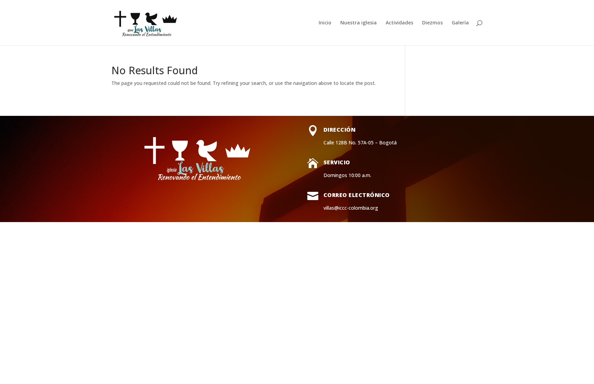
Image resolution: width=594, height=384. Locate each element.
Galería (460, 23)
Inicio (325, 23)
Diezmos (432, 23)
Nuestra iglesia (358, 23)
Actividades (399, 23)
